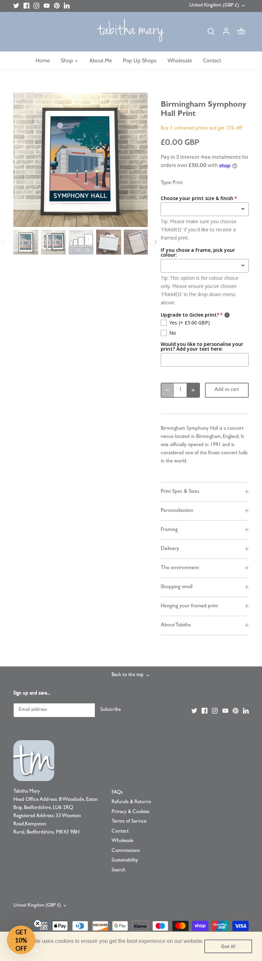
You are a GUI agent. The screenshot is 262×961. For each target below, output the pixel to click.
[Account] (226, 31)
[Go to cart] (241, 31)
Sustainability (125, 860)
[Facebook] (26, 6)
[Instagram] (36, 6)
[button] (21, 940)
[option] (80, 160)
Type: (166, 183)
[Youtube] (46, 6)
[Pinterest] (57, 6)
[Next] (131, 159)
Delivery (170, 549)
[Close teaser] (37, 923)
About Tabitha (176, 625)
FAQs (117, 792)
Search (119, 870)
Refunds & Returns (131, 802)
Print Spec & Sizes (180, 491)
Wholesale (122, 841)
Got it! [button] (228, 946)
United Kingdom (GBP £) (214, 5)
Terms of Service (129, 821)
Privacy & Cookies (130, 812)
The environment (180, 568)
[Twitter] (16, 6)
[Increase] (193, 390)
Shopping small (176, 587)
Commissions (126, 851)
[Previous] (30, 159)
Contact (120, 831)
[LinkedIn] (67, 6)
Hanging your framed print (189, 606)
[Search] (211, 31)
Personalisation (177, 511)
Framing (169, 530)
